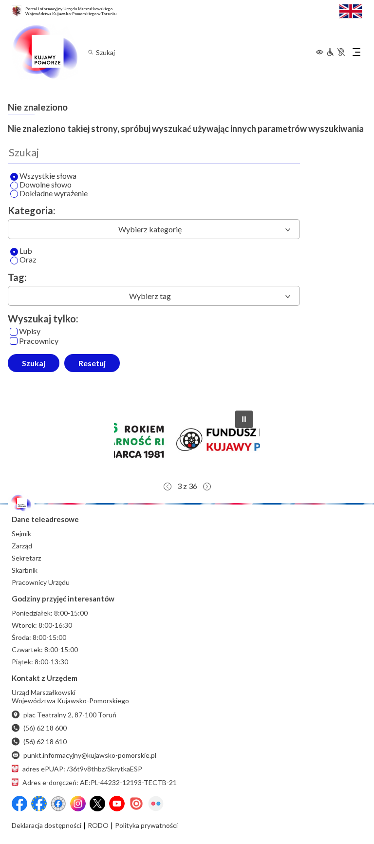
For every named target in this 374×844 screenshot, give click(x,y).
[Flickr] (156, 803)
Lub (25, 251)
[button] (187, 439)
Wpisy (29, 331)
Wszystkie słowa (47, 176)
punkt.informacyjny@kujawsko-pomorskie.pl (89, 755)
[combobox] (154, 229)
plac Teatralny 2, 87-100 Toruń (69, 715)
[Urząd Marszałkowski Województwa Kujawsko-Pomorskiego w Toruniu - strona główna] (45, 52)
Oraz (28, 260)
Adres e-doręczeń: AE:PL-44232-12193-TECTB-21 (99, 782)
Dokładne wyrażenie (53, 193)
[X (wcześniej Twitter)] (97, 803)
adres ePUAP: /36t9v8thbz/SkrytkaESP (82, 769)
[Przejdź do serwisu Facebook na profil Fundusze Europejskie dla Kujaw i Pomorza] (39, 803)
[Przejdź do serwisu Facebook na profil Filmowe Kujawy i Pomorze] (58, 803)
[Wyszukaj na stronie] (90, 52)
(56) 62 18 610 (45, 741)
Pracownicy (38, 341)
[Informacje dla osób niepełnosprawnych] (335, 52)
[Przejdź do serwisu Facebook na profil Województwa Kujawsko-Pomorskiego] (19, 803)
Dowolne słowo (45, 185)
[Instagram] (78, 803)
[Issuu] (136, 803)
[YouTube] (117, 803)
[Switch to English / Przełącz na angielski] (350, 10)
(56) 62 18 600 (45, 728)
